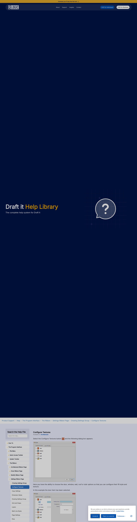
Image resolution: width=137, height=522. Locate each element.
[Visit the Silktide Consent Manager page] (131, 516)
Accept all (95, 516)
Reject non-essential (108, 516)
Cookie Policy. (120, 511)
